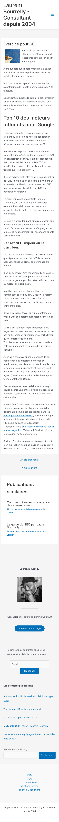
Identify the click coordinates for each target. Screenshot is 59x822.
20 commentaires (15, 531)
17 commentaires (15, 509)
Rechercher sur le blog (15, 749)
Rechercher (47, 755)
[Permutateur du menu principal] (52, 15)
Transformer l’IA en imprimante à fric (22, 709)
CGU (29, 778)
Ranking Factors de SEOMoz (18, 415)
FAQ (29, 775)
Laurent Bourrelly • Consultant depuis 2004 (19, 14)
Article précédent (29, 459)
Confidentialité (29, 782)
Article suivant (29, 468)
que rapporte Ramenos (34, 426)
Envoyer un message (30, 628)
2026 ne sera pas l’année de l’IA (20, 717)
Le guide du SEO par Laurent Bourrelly (27, 526)
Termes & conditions (29, 789)
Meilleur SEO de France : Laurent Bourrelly (25, 726)
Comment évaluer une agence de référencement (28, 503)
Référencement (33, 509)
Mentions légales (29, 786)
